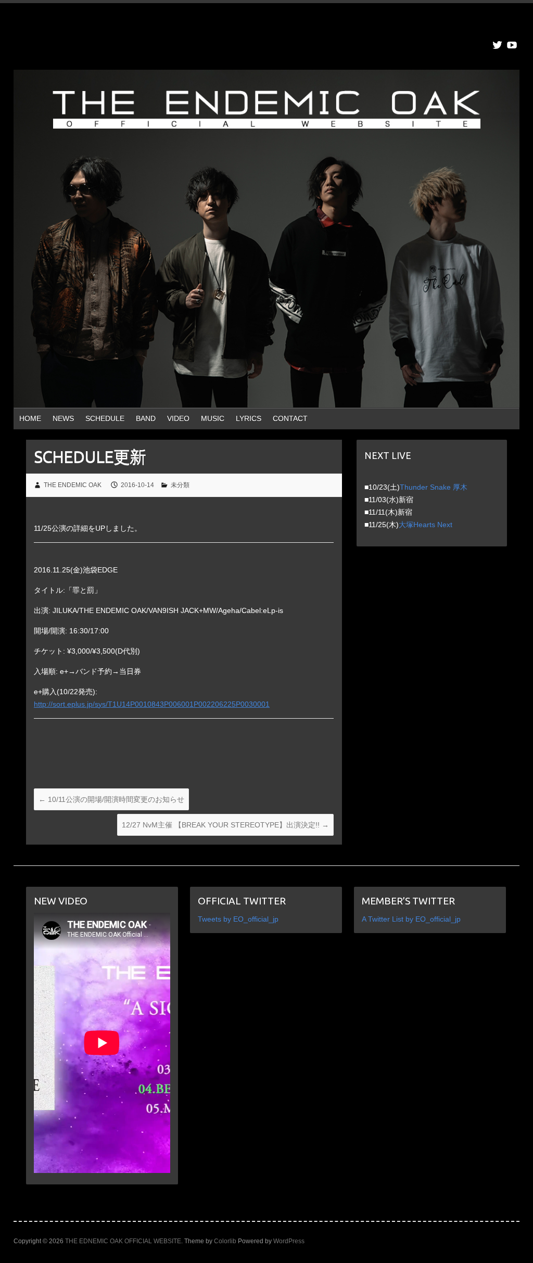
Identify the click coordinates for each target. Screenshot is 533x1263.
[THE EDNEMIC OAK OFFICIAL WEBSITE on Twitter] (497, 45)
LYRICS (248, 418)
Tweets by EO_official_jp (238, 919)
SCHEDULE (104, 418)
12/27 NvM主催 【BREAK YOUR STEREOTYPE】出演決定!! (225, 825)
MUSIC (212, 418)
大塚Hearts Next (425, 524)
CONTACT (290, 418)
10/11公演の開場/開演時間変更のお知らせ (111, 799)
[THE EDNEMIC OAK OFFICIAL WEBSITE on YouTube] (512, 45)
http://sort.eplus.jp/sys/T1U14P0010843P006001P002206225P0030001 (152, 704)
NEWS (63, 418)
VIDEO (178, 418)
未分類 (180, 485)
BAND (146, 418)
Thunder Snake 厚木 (433, 487)
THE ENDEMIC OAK (72, 485)
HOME (30, 418)
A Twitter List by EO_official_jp (411, 919)
